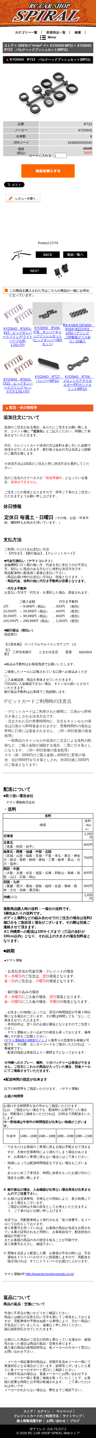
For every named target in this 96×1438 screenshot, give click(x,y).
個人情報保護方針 (29, 1420)
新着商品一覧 (56, 32)
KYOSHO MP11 (61, 45)
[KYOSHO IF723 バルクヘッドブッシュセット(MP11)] (48, 119)
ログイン (43, 1411)
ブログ (74, 1420)
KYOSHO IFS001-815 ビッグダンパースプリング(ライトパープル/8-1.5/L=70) (18, 336)
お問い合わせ (56, 1420)
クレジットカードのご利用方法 (36, 1416)
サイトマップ (72, 1416)
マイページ (64, 1411)
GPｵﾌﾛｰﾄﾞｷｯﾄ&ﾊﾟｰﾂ (32, 45)
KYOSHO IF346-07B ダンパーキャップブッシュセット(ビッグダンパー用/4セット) (47, 336)
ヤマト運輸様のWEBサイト (25, 1040)
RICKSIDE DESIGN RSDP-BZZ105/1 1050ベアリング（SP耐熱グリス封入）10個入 (79, 333)
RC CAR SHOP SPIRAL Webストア (54, 1433)
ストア (9, 45)
